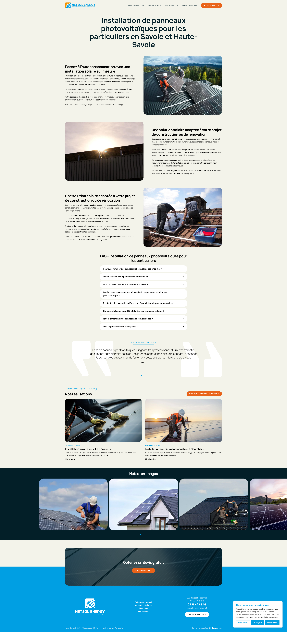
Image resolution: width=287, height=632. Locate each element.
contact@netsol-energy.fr (197, 608)
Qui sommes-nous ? (136, 5)
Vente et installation (143, 605)
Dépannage (143, 608)
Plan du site (119, 628)
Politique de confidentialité (91, 628)
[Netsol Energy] (80, 5)
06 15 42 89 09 (197, 604)
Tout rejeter (257, 623)
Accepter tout (272, 623)
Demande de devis (189, 5)
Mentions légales (108, 628)
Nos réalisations (171, 5)
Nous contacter (143, 611)
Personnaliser (243, 623)
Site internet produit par (200, 628)
